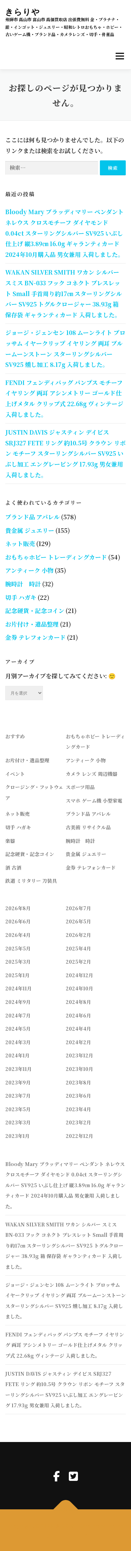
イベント (15, 773)
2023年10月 (79, 1068)
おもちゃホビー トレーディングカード (56, 557)
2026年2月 (78, 934)
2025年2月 (78, 961)
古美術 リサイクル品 (88, 827)
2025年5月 (18, 948)
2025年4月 (78, 948)
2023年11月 (18, 1068)
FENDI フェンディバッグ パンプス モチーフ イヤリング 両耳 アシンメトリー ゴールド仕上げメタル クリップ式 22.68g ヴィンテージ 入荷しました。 (64, 1345)
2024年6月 (78, 1015)
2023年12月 (79, 1055)
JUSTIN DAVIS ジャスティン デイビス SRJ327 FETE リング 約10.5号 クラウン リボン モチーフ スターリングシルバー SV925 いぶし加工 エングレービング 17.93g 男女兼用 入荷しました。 (65, 453)
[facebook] (56, 1475)
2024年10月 (79, 988)
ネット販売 (20, 543)
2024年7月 (18, 1015)
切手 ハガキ (20, 597)
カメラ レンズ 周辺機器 (91, 773)
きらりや (22, 11)
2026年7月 (78, 908)
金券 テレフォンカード (35, 637)
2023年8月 (78, 1082)
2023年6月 (78, 1095)
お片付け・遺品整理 (32, 624)
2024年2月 (78, 1042)
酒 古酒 (13, 867)
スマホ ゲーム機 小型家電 (94, 800)
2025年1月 (17, 975)
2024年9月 (18, 1001)
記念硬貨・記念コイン (34, 610)
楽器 (10, 840)
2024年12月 (79, 975)
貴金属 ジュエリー (29, 530)
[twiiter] (73, 1475)
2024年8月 (78, 1001)
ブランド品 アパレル (32, 516)
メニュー (120, 56)
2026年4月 (18, 934)
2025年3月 (18, 961)
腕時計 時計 (23, 583)
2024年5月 (18, 1028)
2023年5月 (18, 1109)
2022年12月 (79, 1135)
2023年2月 (78, 1122)
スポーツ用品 (80, 786)
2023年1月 (17, 1135)
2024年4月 (78, 1028)
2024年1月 (17, 1055)
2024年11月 (18, 988)
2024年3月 (18, 1042)
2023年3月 (18, 1122)
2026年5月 (78, 921)
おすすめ (15, 736)
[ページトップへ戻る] (65, 1509)
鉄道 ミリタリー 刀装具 (31, 880)
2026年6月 (18, 921)
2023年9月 (18, 1082)
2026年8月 (18, 908)
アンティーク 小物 (29, 570)
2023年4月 (78, 1109)
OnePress (93, 1525)
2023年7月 (18, 1095)
